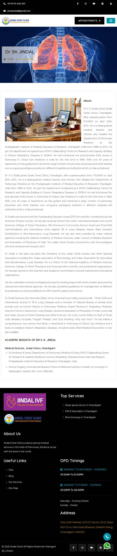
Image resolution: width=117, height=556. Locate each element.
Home (10, 59)
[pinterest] (103, 3)
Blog (11, 476)
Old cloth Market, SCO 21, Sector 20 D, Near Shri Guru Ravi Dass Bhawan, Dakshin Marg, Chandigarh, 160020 (86, 527)
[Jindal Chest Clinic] (23, 418)
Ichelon (9, 550)
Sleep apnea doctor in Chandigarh (83, 405)
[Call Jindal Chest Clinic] (107, 537)
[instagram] (86, 3)
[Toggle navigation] (111, 20)
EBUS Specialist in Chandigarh (81, 411)
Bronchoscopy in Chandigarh (80, 417)
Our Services (15, 482)
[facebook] (78, 3)
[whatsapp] (107, 545)
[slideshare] (111, 3)
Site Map (13, 488)
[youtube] (95, 3)
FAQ (11, 470)
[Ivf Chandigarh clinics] (25, 403)
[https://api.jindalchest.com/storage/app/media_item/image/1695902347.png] (16, 21)
